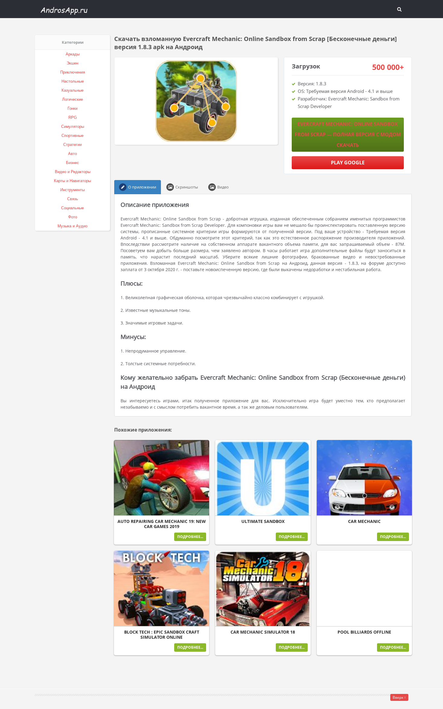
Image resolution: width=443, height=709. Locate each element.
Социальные (72, 208)
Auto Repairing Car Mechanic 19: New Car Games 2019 (162, 524)
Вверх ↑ (399, 697)
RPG (72, 117)
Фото (72, 217)
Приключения (72, 72)
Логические (72, 99)
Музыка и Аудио (72, 226)
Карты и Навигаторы (72, 181)
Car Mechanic (364, 521)
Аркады (73, 54)
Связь (72, 199)
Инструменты (72, 190)
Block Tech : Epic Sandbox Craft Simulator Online (161, 634)
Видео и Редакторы (72, 171)
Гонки (72, 108)
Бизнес (72, 162)
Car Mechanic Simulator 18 (263, 632)
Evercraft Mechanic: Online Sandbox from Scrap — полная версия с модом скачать (348, 134)
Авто (72, 153)
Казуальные (72, 90)
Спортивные (72, 135)
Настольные (72, 81)
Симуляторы (72, 126)
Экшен (72, 63)
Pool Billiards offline (364, 632)
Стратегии (72, 144)
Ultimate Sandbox (262, 521)
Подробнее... (190, 536)
